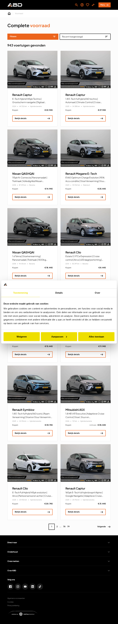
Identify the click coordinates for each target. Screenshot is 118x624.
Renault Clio (73, 252)
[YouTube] (25, 587)
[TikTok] (40, 587)
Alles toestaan (96, 336)
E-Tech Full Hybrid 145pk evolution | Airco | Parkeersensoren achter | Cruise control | (31, 496)
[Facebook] (10, 587)
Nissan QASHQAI (23, 173)
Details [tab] (59, 292)
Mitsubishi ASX (75, 409)
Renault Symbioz (23, 409)
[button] (104, 527)
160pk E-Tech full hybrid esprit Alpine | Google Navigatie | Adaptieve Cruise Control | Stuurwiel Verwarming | (84, 496)
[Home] (14, 4)
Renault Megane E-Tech (81, 173)
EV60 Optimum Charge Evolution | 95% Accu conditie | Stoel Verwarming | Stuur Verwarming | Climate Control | (85, 181)
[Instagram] (18, 587)
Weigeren (22, 336)
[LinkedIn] (33, 587)
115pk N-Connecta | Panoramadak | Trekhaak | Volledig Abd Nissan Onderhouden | (29, 181)
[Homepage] (9, 13)
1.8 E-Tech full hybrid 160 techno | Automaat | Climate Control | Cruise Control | (82, 102)
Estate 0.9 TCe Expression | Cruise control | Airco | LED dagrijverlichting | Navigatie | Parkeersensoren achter (83, 259)
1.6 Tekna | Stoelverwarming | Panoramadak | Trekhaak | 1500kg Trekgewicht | (29, 259)
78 (64, 526)
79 (68, 526)
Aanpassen (57, 336)
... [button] (60, 526)
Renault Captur (22, 94)
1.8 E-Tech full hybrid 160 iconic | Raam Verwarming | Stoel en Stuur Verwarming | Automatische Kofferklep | (32, 417)
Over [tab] (97, 292)
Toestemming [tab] (20, 292)
